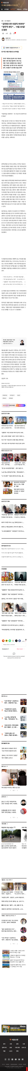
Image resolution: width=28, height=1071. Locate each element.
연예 (17, 1051)
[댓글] (14, 33)
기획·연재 (3, 824)
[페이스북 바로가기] (5, 1059)
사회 (11, 1044)
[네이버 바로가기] (19, 1059)
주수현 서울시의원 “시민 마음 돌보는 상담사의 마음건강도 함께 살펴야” (9, 341)
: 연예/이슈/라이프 (7, 916)
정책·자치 (4, 1047)
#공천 (18, 395)
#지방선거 (12, 395)
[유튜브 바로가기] (12, 1059)
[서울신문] (5, 2)
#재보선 (4, 398)
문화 (11, 1047)
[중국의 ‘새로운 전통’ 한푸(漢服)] (23, 811)
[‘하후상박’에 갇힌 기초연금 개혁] (23, 803)
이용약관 (7, 1064)
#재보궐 (11, 398)
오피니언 (3, 797)
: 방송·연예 (6, 880)
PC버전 (24, 1064)
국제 (24, 1044)
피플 (4, 1051)
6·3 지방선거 (7, 21)
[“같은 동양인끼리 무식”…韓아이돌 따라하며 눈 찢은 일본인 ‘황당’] (23, 930)
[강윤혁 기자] (3, 39)
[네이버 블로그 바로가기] (22, 1059)
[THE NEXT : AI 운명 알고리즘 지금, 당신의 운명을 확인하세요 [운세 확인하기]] (14, 405)
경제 (17, 1044)
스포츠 (10, 1051)
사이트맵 (20, 1064)
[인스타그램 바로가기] (15, 1059)
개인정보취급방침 (13, 1064)
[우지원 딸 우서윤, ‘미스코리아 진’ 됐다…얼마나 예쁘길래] (23, 921)
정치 (2, 21)
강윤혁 (7, 38)
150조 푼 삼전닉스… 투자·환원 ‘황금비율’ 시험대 (15, 277)
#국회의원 (5, 395)
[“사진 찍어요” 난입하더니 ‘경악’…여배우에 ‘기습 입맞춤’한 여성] (23, 939)
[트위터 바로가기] (9, 1059)
